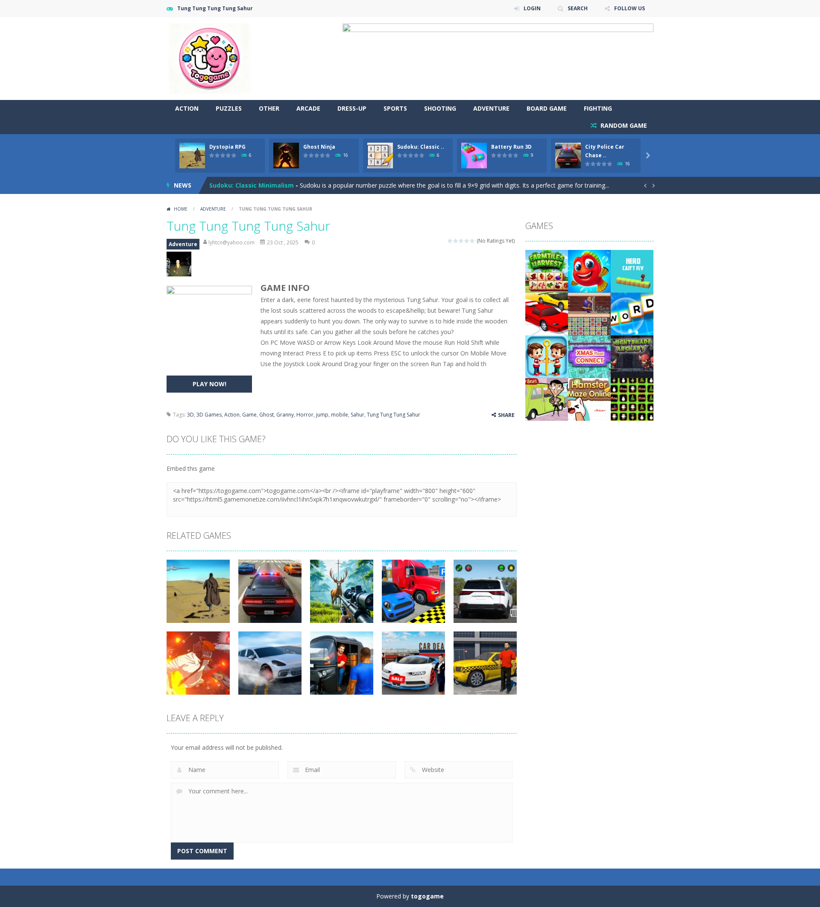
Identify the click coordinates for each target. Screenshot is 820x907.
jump (322, 414)
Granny (285, 414)
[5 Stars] (472, 240)
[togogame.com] (209, 58)
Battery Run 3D (511, 146)
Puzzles (229, 108)
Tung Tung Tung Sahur (393, 414)
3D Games (209, 414)
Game (249, 414)
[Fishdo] (589, 271)
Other (269, 108)
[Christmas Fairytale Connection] (632, 399)
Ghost (266, 414)
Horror (304, 414)
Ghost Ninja (319, 146)
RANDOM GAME (623, 125)
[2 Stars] (456, 240)
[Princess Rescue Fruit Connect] (589, 313)
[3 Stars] (461, 240)
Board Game (547, 108)
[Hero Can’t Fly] (632, 271)
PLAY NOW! (209, 384)
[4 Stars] (467, 240)
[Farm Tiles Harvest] (546, 271)
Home (181, 209)
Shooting (440, 108)
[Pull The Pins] (546, 356)
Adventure (491, 108)
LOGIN (532, 8)
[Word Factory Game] (632, 313)
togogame (427, 896)
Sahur (357, 414)
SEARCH (578, 8)
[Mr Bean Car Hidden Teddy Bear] (546, 399)
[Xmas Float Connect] (589, 356)
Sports (395, 108)
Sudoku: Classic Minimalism (251, 185)
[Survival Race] (546, 313)
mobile (339, 414)
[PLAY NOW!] (192, 155)
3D (190, 414)
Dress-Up (351, 108)
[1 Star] (450, 240)
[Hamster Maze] (589, 399)
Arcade (308, 108)
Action (187, 108)
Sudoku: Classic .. (420, 146)
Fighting (598, 108)
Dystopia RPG (227, 146)
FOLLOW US (629, 8)
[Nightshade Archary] (632, 356)
